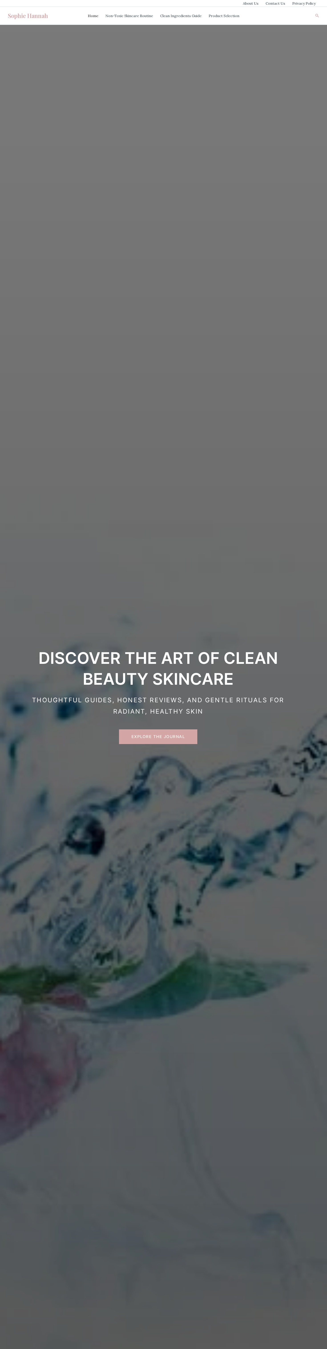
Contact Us (275, 3)
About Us (250, 3)
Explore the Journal (158, 736)
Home (93, 16)
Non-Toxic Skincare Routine (129, 16)
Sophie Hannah (28, 16)
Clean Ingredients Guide (181, 16)
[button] (317, 16)
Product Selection (224, 16)
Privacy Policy (304, 3)
